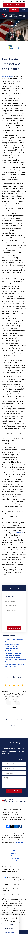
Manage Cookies (19, 880)
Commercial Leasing (12, 644)
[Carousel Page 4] (18, 720)
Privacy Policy (14, 853)
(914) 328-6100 (13, 815)
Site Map (14, 856)
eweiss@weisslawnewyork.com (13, 819)
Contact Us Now (14, 628)
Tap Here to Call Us (14, 5)
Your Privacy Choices (13, 878)
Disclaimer (14, 850)
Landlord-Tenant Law (12, 655)
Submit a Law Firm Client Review (14, 732)
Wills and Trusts (10, 666)
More (23, 9)
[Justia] (20, 826)
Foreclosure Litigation (13, 653)
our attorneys (17, 533)
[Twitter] (12, 826)
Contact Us (14, 9)
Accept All (10, 925)
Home (5, 9)
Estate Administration (13, 651)
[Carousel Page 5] (22, 720)
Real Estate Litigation (13, 657)
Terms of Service (14, 858)
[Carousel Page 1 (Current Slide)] (6, 720)
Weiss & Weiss (7, 76)
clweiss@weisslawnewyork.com (13, 817)
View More (14, 726)
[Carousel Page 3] (14, 720)
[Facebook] (8, 826)
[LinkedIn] (16, 826)
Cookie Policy (8, 880)
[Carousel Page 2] (10, 720)
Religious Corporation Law (14, 664)
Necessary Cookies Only (9, 929)
